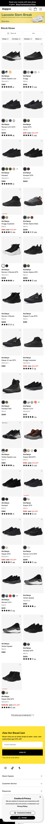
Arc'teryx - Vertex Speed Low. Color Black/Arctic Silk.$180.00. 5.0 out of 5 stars (12, 65)
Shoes (4, 39)
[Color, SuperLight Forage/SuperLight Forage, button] (7, 120)
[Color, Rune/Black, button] (28, 72)
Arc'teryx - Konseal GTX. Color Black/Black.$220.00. (33, 162)
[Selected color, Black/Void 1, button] (25, 450)
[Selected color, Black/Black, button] (25, 72)
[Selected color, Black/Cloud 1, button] (25, 402)
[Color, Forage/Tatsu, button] (28, 120)
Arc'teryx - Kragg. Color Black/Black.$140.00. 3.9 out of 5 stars (33, 65)
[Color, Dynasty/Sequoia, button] (32, 217)
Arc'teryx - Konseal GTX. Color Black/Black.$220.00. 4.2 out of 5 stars (33, 637)
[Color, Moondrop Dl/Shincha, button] (7, 72)
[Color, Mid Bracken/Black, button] (7, 169)
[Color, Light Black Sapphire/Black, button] (32, 72)
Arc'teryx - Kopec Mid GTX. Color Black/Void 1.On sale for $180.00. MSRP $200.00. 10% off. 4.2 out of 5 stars (33, 444)
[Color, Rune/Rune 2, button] (14, 120)
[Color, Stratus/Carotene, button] (7, 450)
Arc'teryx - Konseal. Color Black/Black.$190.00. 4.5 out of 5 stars (12, 162)
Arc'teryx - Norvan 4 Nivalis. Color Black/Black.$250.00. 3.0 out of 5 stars (12, 305)
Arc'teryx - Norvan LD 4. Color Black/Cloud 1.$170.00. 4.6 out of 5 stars (33, 395)
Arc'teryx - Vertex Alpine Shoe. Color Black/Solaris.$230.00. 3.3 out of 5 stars (33, 210)
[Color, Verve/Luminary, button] (10, 72)
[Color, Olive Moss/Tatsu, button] (28, 266)
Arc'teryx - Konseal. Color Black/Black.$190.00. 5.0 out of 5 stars (12, 492)
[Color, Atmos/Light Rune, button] (28, 499)
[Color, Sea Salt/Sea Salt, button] (35, 72)
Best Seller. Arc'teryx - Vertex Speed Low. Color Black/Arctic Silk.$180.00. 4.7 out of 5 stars (12, 444)
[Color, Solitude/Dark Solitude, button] (28, 217)
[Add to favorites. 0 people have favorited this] (20, 44)
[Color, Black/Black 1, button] (35, 450)
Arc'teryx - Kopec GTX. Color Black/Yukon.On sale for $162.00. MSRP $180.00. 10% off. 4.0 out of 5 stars (12, 541)
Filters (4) (13, 33)
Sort (33, 33)
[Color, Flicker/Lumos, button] (35, 402)
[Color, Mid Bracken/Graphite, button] (7, 402)
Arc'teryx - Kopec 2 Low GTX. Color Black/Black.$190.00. (33, 305)
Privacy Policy (22, 806)
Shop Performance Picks (25, 4)
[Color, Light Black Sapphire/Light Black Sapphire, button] (10, 120)
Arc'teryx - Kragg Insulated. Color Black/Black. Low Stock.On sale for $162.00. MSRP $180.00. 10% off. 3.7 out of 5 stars (12, 210)
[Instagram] (5, 768)
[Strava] (19, 768)
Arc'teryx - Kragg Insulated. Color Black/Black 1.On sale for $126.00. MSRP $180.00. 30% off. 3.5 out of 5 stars (33, 349)
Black (37, 39)
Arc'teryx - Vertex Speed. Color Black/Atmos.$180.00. (12, 637)
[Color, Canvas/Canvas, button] (7, 217)
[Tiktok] (12, 768)
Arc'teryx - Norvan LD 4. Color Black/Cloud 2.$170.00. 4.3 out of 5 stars (12, 589)
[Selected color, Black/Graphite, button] (3, 402)
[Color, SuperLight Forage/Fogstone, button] (32, 402)
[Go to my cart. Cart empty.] (35, 9)
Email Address (10, 745)
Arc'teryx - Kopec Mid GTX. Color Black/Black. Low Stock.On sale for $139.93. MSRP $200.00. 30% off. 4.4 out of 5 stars (12, 686)
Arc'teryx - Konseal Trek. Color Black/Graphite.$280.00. (12, 395)
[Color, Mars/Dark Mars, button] (28, 169)
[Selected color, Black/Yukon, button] (25, 499)
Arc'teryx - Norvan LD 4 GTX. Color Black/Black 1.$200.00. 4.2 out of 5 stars (33, 541)
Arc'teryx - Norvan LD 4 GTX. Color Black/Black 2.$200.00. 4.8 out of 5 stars (12, 114)
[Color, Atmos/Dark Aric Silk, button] (32, 450)
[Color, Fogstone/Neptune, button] (7, 596)
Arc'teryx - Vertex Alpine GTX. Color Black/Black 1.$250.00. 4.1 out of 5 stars (33, 259)
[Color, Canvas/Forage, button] (28, 450)
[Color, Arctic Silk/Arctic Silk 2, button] (28, 547)
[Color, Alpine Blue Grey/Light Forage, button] (7, 692)
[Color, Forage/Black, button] (7, 499)
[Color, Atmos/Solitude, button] (28, 402)
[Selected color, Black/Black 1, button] (25, 120)
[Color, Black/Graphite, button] (14, 596)
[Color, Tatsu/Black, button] (10, 169)
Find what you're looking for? (21, 715)
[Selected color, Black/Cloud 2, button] (3, 596)
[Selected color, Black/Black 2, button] (3, 120)
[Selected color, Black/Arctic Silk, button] (3, 72)
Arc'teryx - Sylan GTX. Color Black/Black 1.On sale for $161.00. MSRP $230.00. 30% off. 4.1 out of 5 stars (33, 114)
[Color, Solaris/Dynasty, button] (10, 596)
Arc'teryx (15, 39)
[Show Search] (30, 9)
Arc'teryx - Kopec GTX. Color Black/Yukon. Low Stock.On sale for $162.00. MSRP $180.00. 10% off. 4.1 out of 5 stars (33, 492)
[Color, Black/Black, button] (7, 266)
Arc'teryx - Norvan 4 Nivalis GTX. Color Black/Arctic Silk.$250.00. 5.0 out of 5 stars (12, 259)
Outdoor (27, 39)
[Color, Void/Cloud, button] (28, 644)
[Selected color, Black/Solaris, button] (25, 217)
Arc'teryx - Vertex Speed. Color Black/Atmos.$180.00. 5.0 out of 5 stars (33, 589)
